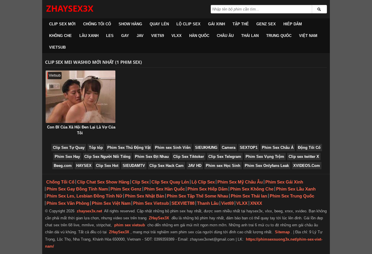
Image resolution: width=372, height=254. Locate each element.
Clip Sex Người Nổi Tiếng (107, 156)
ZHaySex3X (159, 218)
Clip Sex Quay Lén (170, 181)
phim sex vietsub (129, 225)
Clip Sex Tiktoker (188, 156)
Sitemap (282, 232)
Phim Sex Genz (126, 188)
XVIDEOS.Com (306, 165)
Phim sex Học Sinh (223, 165)
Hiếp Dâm (292, 24)
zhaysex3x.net (89, 211)
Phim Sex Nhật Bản (144, 195)
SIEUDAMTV (134, 165)
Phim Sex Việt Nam (111, 203)
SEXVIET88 (182, 203)
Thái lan (250, 35)
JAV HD (194, 165)
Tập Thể (241, 24)
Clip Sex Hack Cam (166, 165)
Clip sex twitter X (304, 156)
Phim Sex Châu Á (278, 147)
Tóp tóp (96, 147)
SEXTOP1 (248, 147)
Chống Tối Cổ (97, 24)
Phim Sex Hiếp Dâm (207, 188)
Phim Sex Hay (67, 156)
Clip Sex (140, 181)
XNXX (256, 203)
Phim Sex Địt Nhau (152, 156)
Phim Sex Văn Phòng (67, 203)
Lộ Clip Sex (188, 24)
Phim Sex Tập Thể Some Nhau (197, 195)
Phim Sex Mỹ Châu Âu (240, 181)
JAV (140, 35)
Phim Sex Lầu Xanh (296, 188)
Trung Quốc (278, 35)
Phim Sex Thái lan (249, 195)
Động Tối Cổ (309, 147)
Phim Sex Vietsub (151, 203)
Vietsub (57, 47)
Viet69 (157, 35)
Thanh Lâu (208, 203)
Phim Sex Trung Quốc (292, 195)
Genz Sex (266, 24)
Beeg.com (63, 165)
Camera (228, 147)
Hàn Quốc (199, 35)
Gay (125, 35)
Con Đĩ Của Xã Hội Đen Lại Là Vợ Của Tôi (81, 130)
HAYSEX (84, 165)
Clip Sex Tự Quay (69, 147)
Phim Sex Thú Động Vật (129, 147)
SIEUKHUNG (206, 147)
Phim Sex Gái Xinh (284, 181)
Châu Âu (225, 35)
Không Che (60, 35)
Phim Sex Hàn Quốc (164, 188)
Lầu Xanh (89, 35)
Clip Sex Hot (107, 165)
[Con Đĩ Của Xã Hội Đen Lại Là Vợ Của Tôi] (80, 96)
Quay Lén (159, 24)
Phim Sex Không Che (251, 188)
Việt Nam (308, 35)
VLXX (176, 35)
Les (110, 35)
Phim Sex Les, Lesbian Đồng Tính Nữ (84, 195)
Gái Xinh (216, 24)
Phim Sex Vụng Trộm (265, 156)
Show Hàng (130, 24)
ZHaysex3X (69, 8)
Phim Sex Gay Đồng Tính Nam (77, 188)
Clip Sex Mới (62, 24)
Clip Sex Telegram (224, 156)
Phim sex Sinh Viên (173, 147)
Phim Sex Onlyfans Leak (267, 165)
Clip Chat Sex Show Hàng (103, 181)
